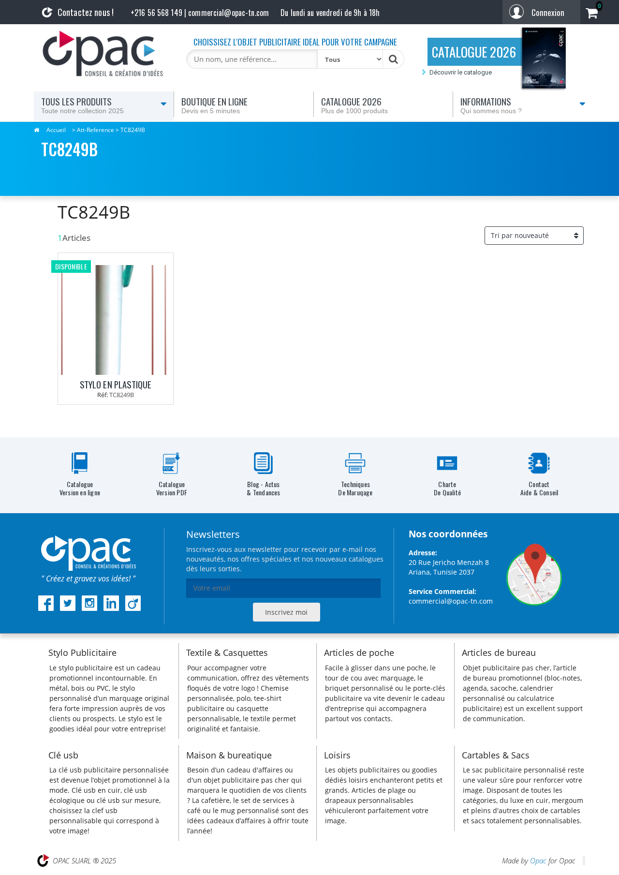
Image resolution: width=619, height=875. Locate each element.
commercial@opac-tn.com (451, 601)
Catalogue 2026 (354, 104)
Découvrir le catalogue (460, 72)
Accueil (56, 130)
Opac (538, 860)
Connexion (547, 12)
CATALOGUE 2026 (474, 51)
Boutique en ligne (214, 104)
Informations (491, 104)
